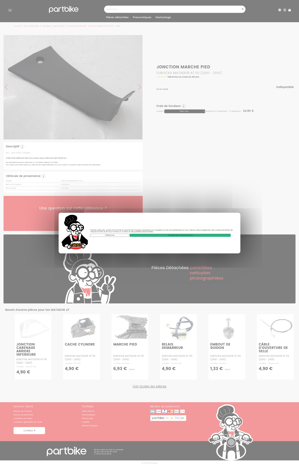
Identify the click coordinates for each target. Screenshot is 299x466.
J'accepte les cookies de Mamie (180, 235)
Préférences (109, 235)
